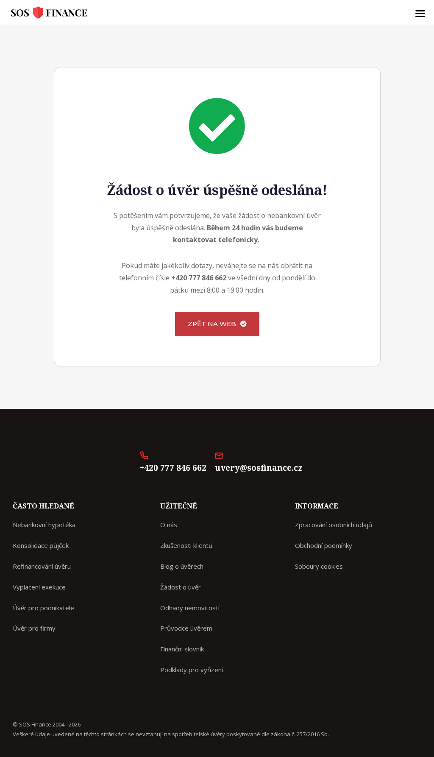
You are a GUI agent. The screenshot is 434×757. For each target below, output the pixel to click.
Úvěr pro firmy (34, 628)
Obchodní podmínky (323, 545)
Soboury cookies (319, 566)
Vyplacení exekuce (39, 587)
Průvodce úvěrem (186, 628)
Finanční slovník (182, 649)
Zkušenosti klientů (186, 545)
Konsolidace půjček (41, 545)
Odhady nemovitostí (190, 607)
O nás (168, 524)
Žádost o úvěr (180, 587)
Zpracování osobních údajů (333, 524)
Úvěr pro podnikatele (43, 607)
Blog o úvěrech (181, 566)
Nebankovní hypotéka (44, 524)
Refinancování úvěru (42, 566)
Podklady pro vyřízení (191, 669)
